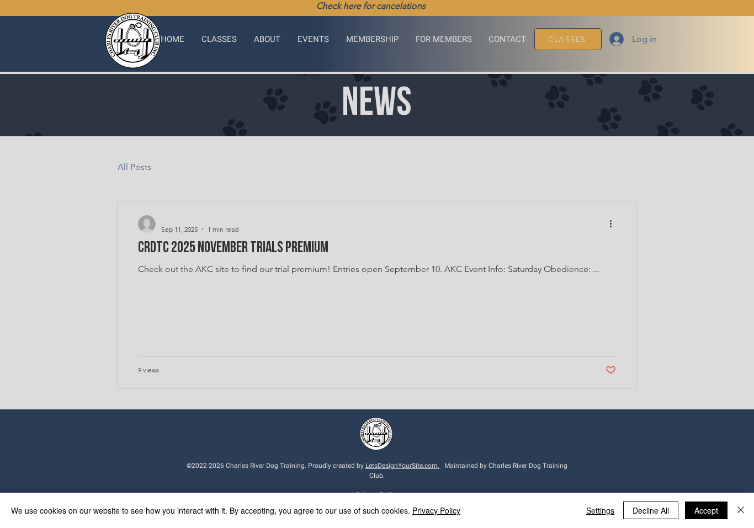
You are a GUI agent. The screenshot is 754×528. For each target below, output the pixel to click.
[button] (219, 39)
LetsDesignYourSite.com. (402, 466)
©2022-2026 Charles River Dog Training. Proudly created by (276, 466)
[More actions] (614, 224)
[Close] (740, 510)
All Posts (134, 167)
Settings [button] (600, 510)
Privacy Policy (436, 510)
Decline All (651, 510)
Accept (706, 510)
